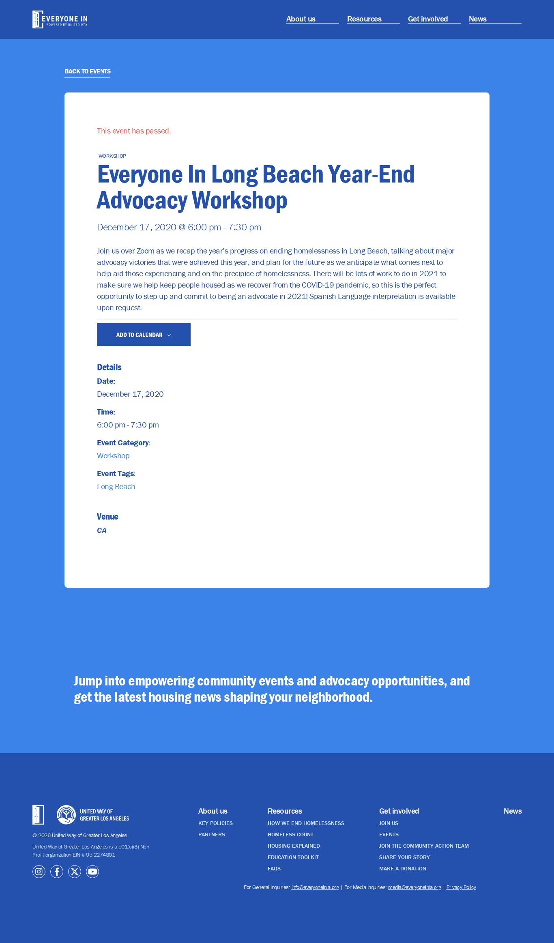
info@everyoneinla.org (315, 887)
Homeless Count (291, 834)
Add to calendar (140, 335)
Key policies (215, 823)
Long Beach (116, 486)
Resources (364, 18)
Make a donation (402, 868)
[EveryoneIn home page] (69, 19)
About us (301, 18)
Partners (211, 834)
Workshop (113, 455)
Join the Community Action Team (424, 845)
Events (389, 834)
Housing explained (294, 845)
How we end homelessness (306, 823)
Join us (388, 823)
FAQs (274, 868)
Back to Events (87, 71)
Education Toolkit (293, 857)
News (478, 18)
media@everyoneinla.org (414, 887)
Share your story (404, 857)
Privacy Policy (461, 887)
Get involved (428, 18)
